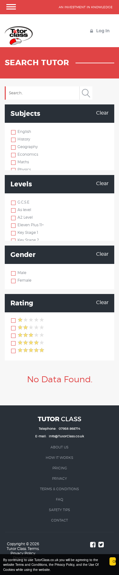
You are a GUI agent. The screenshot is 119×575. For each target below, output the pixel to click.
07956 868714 (69, 429)
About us (59, 447)
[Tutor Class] (19, 29)
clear (102, 113)
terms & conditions (59, 489)
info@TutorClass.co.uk (66, 436)
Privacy (59, 478)
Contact (59, 520)
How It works (59, 457)
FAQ (59, 499)
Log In (102, 31)
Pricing (59, 468)
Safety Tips (59, 510)
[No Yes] (13, 132)
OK (114, 561)
